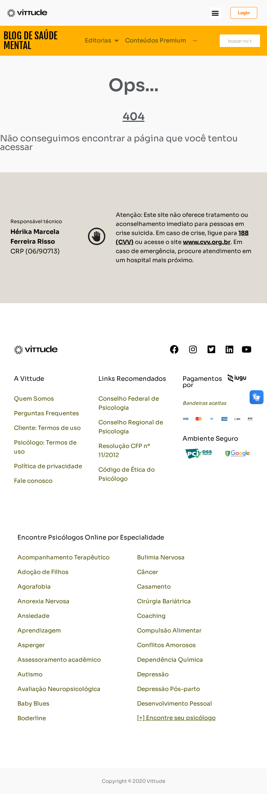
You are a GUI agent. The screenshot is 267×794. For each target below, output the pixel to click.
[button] (215, 13)
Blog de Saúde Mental (30, 41)
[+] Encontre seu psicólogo (176, 718)
